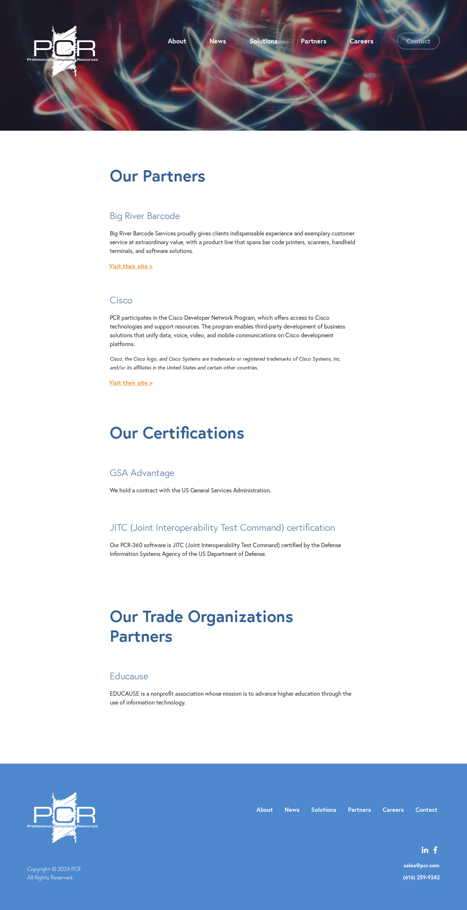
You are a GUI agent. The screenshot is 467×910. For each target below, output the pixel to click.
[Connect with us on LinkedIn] (425, 850)
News (217, 41)
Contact (418, 41)
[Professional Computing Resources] (62, 51)
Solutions (264, 41)
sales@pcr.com (422, 865)
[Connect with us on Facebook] (435, 850)
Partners (314, 41)
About (177, 41)
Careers (362, 41)
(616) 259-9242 (421, 877)
